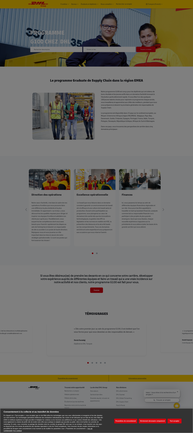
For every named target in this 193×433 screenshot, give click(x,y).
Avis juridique (17, 431)
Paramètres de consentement (125, 421)
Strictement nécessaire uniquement (152, 421)
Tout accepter (174, 421)
